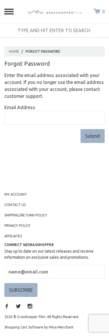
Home (14, 51)
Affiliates (13, 236)
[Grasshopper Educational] (54, 11)
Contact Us (15, 205)
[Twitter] (18, 306)
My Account (15, 194)
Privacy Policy (17, 225)
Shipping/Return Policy (25, 215)
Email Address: (20, 107)
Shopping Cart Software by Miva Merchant (39, 327)
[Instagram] (30, 306)
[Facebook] (6, 306)
